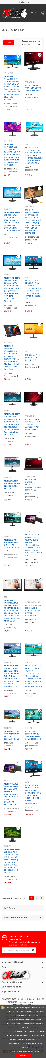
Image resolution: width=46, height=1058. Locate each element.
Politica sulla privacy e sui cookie (26, 1051)
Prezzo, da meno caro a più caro (31, 43)
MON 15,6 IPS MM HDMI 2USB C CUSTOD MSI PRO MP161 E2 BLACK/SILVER (33, 610)
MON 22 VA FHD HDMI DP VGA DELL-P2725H (32, 357)
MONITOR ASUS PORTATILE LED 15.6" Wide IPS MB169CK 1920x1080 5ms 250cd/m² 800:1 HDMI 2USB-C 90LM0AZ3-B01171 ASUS (33, 545)
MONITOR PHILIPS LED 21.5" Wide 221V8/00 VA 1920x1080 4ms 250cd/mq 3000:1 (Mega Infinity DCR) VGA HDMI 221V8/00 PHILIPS (12, 221)
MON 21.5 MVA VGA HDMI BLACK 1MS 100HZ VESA (33, 88)
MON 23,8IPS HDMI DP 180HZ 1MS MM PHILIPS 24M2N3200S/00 (33, 735)
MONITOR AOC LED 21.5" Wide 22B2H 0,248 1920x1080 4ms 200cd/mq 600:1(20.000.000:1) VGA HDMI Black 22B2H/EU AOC (34, 155)
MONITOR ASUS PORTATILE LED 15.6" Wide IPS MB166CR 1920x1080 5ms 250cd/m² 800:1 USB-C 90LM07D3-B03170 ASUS (11, 794)
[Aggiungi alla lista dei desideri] (18, 55)
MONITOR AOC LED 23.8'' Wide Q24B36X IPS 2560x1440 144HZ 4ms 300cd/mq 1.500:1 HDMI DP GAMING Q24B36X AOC (33, 794)
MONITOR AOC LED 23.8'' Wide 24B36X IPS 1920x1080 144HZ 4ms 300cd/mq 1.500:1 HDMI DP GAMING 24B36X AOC (33, 289)
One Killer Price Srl (26, 999)
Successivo (41, 898)
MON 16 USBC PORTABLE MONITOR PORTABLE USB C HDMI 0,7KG (33, 484)
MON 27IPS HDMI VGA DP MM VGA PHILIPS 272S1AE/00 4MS (11, 735)
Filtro (7, 42)
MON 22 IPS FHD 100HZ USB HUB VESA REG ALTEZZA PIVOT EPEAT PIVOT (32, 424)
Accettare (24, 1055)
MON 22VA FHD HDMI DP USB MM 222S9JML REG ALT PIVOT (12, 485)
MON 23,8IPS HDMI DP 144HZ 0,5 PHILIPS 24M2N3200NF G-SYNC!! (12, 545)
